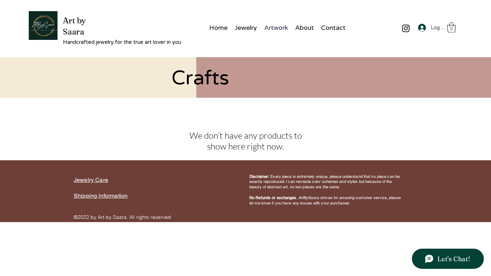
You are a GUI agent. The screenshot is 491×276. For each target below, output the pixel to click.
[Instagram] (406, 28)
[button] (451, 27)
